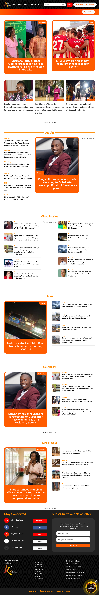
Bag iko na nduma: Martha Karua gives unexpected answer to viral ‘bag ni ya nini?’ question (18, 107)
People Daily (39, 562)
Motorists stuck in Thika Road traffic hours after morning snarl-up (80, 238)
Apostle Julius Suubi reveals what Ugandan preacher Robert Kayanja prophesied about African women (16, 143)
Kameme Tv (39, 567)
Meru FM (38, 572)
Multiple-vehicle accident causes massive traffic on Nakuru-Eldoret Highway (76, 317)
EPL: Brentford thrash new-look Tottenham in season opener (73, 64)
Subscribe (73, 545)
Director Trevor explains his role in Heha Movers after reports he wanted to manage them (80, 262)
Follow (40, 534)
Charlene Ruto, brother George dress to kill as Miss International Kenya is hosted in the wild (25, 65)
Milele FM (38, 565)
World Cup (7, 162)
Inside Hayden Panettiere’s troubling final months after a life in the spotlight (26, 276)
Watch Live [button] (88, 12)
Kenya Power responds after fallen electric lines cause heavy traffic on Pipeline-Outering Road (77, 340)
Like (39, 528)
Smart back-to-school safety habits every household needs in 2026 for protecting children (76, 475)
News (14, 4)
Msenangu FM (39, 579)
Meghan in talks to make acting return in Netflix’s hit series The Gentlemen (79, 274)
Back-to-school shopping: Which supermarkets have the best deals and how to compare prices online (26, 494)
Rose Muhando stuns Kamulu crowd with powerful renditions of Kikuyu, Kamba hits (80, 107)
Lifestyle (33, 4)
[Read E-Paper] (91, 587)
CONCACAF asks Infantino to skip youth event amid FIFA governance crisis (16, 166)
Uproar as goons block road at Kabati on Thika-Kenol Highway (76, 328)
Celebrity (42, 22)
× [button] (96, 582)
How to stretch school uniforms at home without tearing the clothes (76, 487)
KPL (5, 183)
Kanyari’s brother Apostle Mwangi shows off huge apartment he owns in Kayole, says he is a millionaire (17, 154)
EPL (91, 22)
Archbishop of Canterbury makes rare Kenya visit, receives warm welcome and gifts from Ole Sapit (76, 412)
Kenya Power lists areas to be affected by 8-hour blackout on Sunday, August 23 (79, 250)
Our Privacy (8, 563)
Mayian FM (38, 574)
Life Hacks (41, 449)
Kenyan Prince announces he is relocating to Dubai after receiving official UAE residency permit (57, 184)
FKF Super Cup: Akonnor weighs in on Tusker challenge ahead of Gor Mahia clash (17, 187)
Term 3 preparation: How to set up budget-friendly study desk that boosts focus (77, 463)
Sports (40, 4)
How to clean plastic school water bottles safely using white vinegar (77, 452)
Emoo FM (38, 576)
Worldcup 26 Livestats (85, 4)
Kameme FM (39, 569)
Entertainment (23, 4)
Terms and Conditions (11, 561)
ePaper (69, 4)
